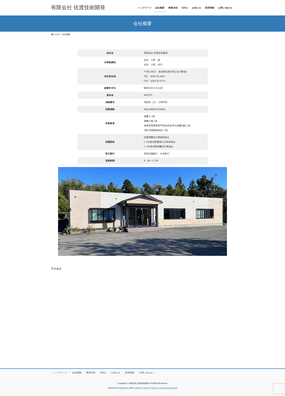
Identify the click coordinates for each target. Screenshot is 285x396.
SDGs (103, 372)
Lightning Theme (141, 388)
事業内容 (90, 372)
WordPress (124, 388)
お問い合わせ (146, 372)
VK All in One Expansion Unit (164, 388)
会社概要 (76, 372)
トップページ (60, 372)
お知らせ (115, 372)
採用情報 (129, 372)
